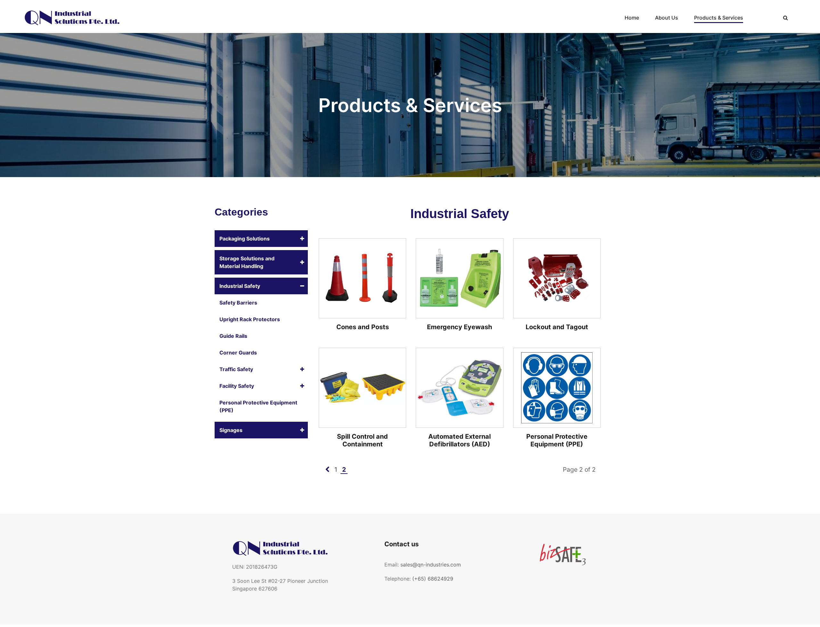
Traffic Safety (236, 369)
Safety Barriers (238, 302)
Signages (230, 430)
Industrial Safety (239, 286)
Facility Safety (236, 386)
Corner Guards (238, 352)
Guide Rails (233, 336)
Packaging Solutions (244, 238)
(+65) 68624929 (432, 578)
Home (632, 17)
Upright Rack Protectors (249, 319)
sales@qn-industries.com (430, 564)
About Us (666, 17)
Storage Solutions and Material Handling (247, 262)
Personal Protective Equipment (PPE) (258, 406)
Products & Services (718, 17)
